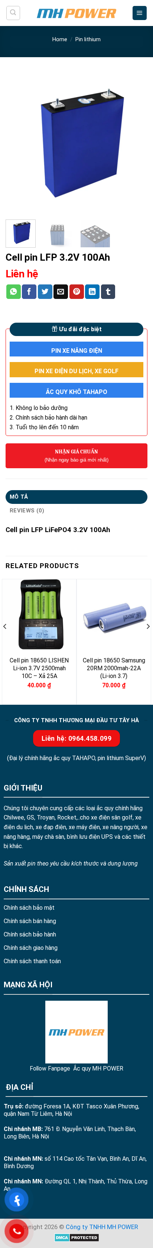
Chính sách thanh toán (32, 961)
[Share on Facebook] (29, 291)
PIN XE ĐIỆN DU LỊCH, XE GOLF (76, 371)
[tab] (76, 497)
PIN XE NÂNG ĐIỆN (76, 350)
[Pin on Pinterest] (76, 291)
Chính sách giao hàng (31, 947)
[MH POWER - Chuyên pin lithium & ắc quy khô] (76, 13)
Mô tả (19, 496)
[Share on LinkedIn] (92, 291)
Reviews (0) (27, 510)
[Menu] (140, 13)
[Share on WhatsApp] (13, 291)
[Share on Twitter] (45, 291)
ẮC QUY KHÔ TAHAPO (76, 391)
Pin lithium (88, 39)
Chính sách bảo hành (30, 934)
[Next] (135, 143)
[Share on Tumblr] (108, 291)
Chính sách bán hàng (30, 921)
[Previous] (18, 143)
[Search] (13, 13)
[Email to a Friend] (60, 291)
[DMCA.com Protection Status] (76, 1237)
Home (59, 39)
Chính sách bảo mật (29, 907)
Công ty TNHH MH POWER (102, 1227)
